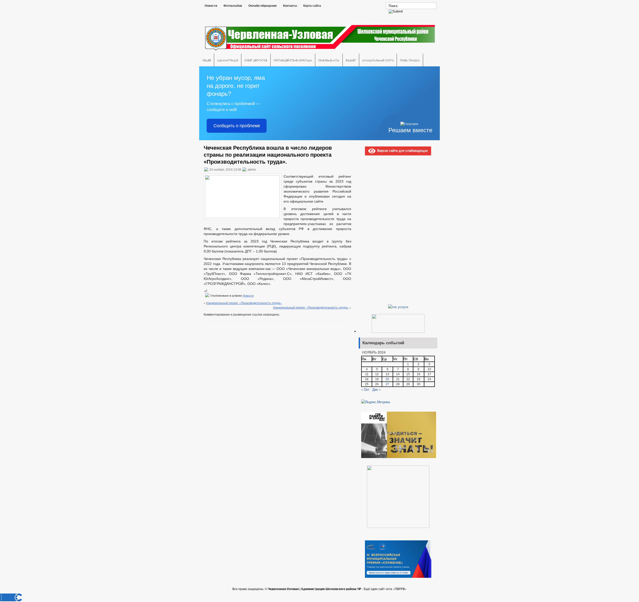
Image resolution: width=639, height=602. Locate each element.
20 (387, 379)
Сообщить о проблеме (236, 125)
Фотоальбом (232, 5)
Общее (206, 60)
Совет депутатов (255, 60)
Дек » (376, 389)
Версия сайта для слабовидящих (401, 150)
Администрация (227, 60)
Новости (211, 5)
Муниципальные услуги (378, 60)
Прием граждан (410, 60)
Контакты (290, 5)
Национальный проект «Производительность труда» (244, 303)
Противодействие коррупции (293, 60)
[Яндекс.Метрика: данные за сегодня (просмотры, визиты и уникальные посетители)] (375, 401)
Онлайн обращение (262, 5)
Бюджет (351, 60)
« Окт (365, 389)
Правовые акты (328, 60)
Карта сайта (312, 5)
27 (387, 384)
